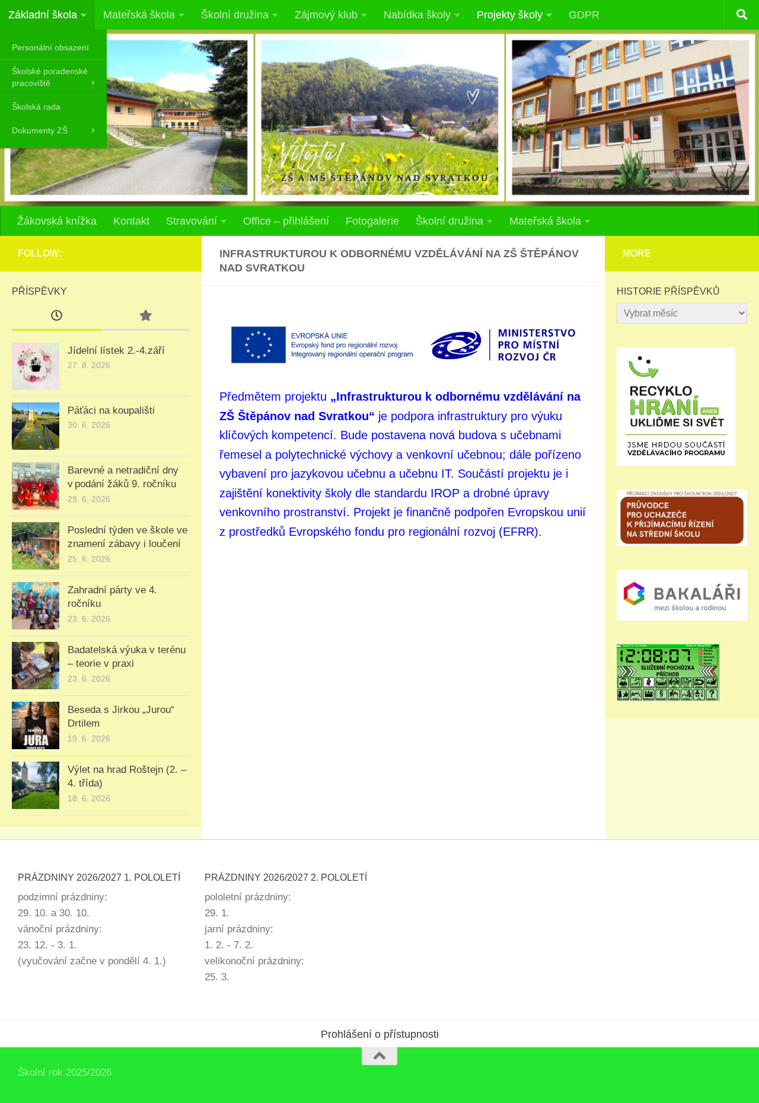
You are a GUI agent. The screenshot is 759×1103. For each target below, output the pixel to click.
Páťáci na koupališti (111, 410)
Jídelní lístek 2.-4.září (116, 350)
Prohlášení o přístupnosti (380, 1034)
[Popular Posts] (145, 316)
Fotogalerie (372, 221)
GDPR (584, 15)
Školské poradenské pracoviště (50, 77)
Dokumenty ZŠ (40, 130)
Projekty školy (510, 15)
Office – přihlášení (286, 221)
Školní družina (235, 15)
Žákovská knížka (57, 221)
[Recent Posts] (56, 316)
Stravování (191, 221)
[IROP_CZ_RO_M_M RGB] (403, 344)
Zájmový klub (326, 15)
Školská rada (36, 106)
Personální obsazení (50, 47)
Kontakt (131, 221)
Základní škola (42, 15)
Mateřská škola (139, 15)
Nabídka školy (417, 15)
